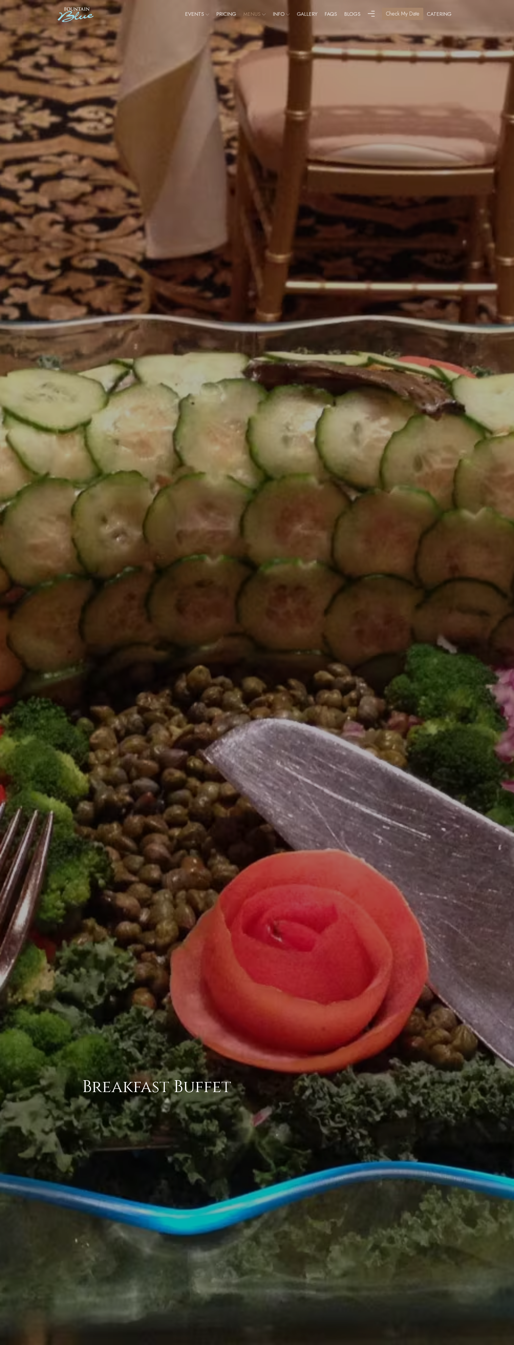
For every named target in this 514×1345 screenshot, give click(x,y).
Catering (439, 14)
